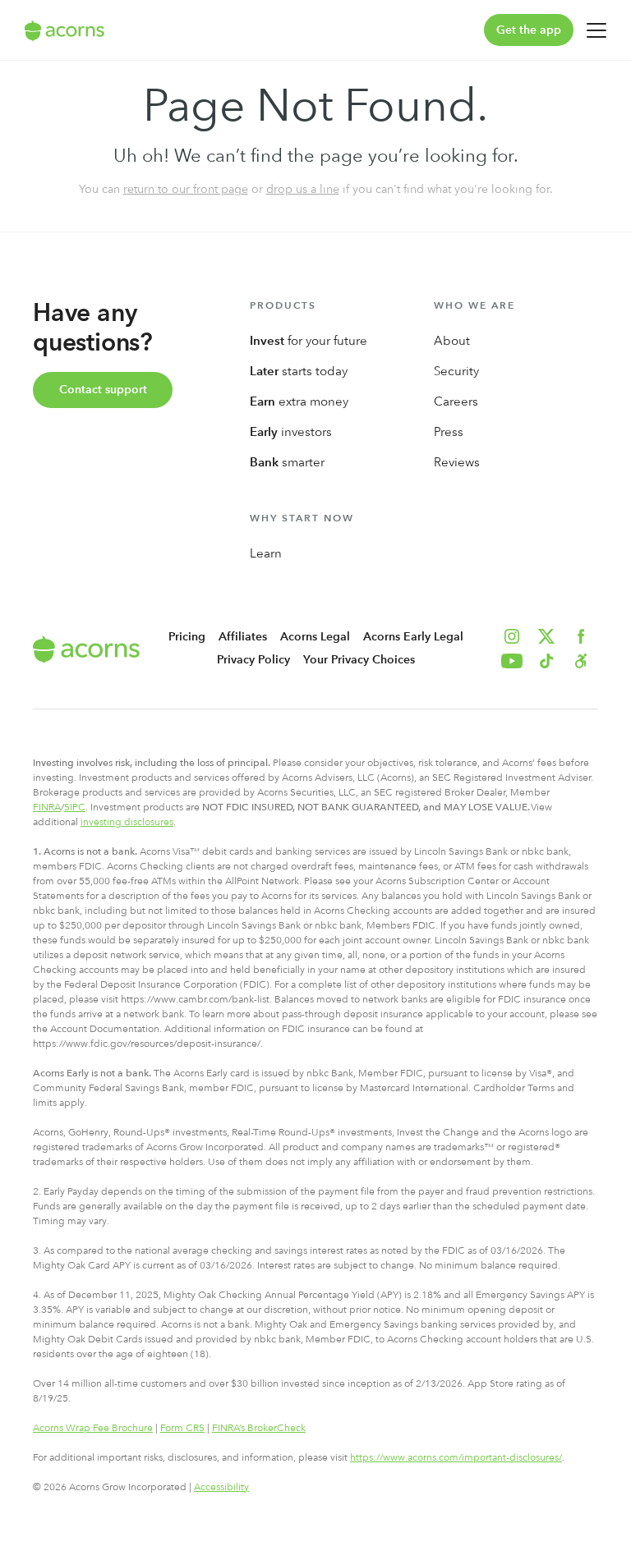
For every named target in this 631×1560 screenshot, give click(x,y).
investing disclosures (127, 822)
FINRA (47, 807)
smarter (287, 462)
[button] (581, 661)
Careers (456, 401)
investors (291, 431)
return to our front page (185, 188)
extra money (299, 401)
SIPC (74, 807)
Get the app (528, 30)
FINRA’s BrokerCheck (259, 1428)
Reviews (457, 462)
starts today (299, 371)
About (452, 340)
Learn (266, 553)
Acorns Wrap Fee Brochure (93, 1428)
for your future (308, 340)
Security (456, 371)
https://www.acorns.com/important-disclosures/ (456, 1457)
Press (448, 431)
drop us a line (302, 188)
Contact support (103, 390)
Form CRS (182, 1428)
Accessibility (221, 1487)
